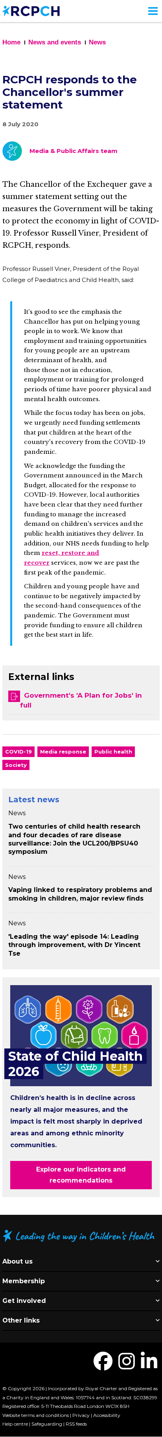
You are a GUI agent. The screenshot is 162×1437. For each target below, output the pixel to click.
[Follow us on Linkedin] (149, 1366)
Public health (113, 751)
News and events (54, 42)
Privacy (81, 1415)
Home (11, 42)
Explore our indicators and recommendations (81, 1175)
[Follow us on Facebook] (103, 1366)
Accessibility (106, 1415)
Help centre (15, 1424)
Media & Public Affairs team (73, 151)
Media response (63, 751)
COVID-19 (18, 751)
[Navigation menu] (153, 11)
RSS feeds (76, 1424)
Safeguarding (46, 1424)
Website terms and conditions (35, 1415)
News (97, 42)
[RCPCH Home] (31, 10)
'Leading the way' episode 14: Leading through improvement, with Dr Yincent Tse (74, 945)
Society (16, 765)
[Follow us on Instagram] (126, 1366)
